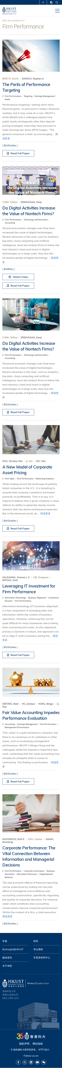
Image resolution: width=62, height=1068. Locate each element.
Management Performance (17, 727)
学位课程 (38, 949)
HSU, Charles (35, 839)
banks (7, 99)
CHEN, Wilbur (9, 202)
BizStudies (10, 145)
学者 (4, 941)
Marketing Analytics (45, 478)
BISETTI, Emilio (10, 78)
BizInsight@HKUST (16, 20)
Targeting (28, 96)
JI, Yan (29, 461)
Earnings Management (45, 96)
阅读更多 (45, 513)
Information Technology (15, 598)
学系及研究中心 (41, 957)
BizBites (9, 269)
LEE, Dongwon (40, 577)
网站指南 (38, 1043)
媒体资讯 (7, 957)
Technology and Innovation (36, 219)
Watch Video (20, 276)
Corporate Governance (34, 871)
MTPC (41, 1049)
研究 (35, 941)
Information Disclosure (27, 874)
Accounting (10, 223)
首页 (4, 20)
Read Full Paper (20, 153)
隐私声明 (24, 1043)
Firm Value (10, 478)
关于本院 (7, 965)
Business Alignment (37, 598)
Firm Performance (13, 96)
